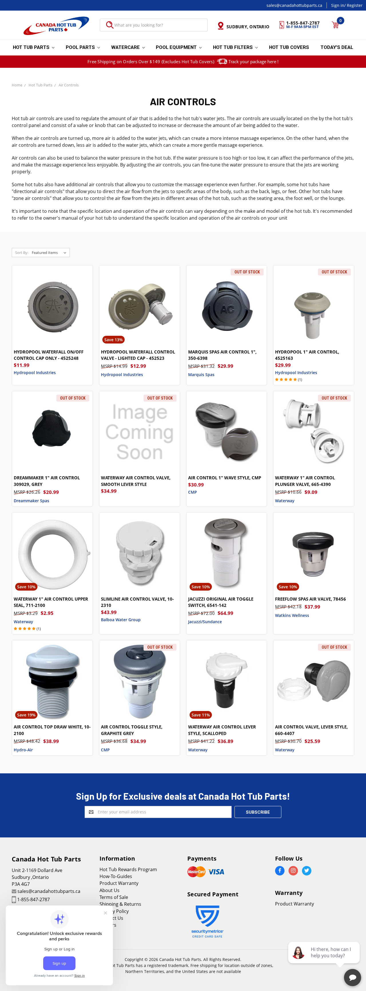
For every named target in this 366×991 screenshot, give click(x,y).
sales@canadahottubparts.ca (294, 5)
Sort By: (21, 252)
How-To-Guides (116, 876)
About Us (110, 890)
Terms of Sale (114, 897)
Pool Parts (81, 47)
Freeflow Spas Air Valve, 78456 (310, 599)
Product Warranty (119, 883)
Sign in (337, 5)
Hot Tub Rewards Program (128, 869)
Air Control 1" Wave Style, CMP (224, 477)
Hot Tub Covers (289, 47)
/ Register (353, 5)
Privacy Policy (114, 911)
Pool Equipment (177, 47)
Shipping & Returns (120, 904)
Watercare (126, 47)
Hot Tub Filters (233, 47)
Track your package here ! (253, 61)
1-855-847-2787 (33, 899)
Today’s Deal (337, 47)
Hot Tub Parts (32, 47)
